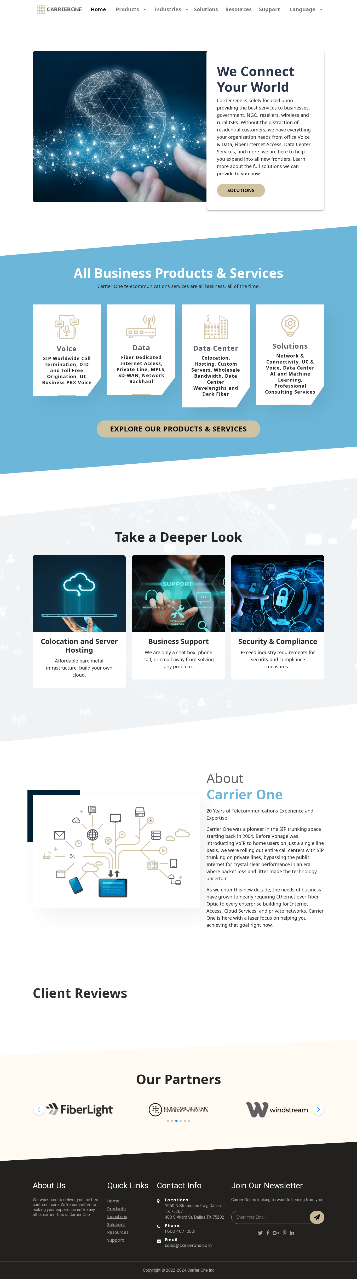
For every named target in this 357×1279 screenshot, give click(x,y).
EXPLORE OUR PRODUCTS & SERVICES (178, 429)
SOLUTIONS (241, 190)
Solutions (206, 9)
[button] (38, 1109)
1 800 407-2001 (180, 1231)
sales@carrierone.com (188, 1245)
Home (98, 9)
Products (116, 1209)
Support (269, 9)
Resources (238, 9)
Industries (117, 1217)
